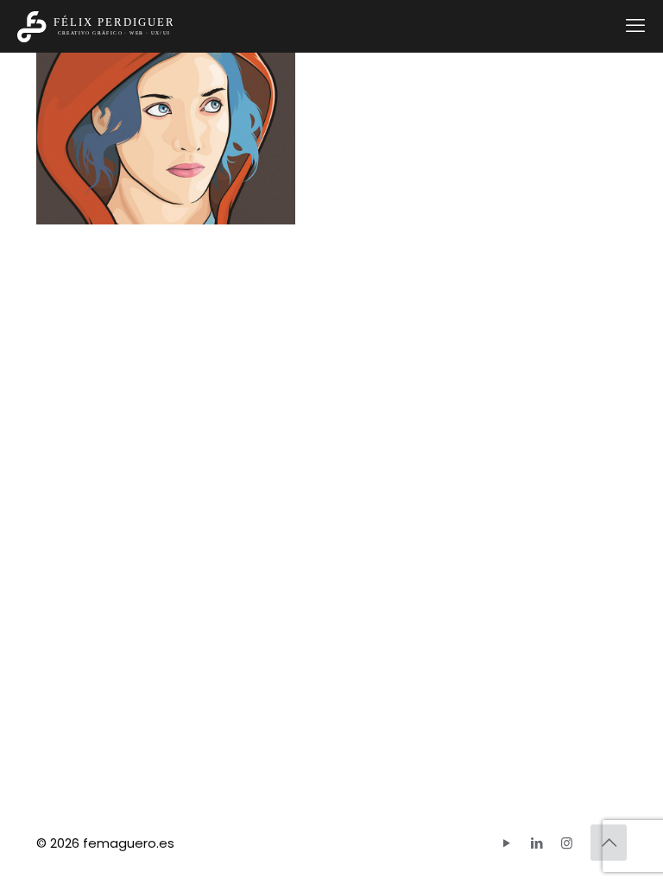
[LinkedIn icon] (536, 843)
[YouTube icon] (506, 843)
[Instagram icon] (566, 843)
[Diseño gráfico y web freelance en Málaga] (95, 26)
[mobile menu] (635, 26)
